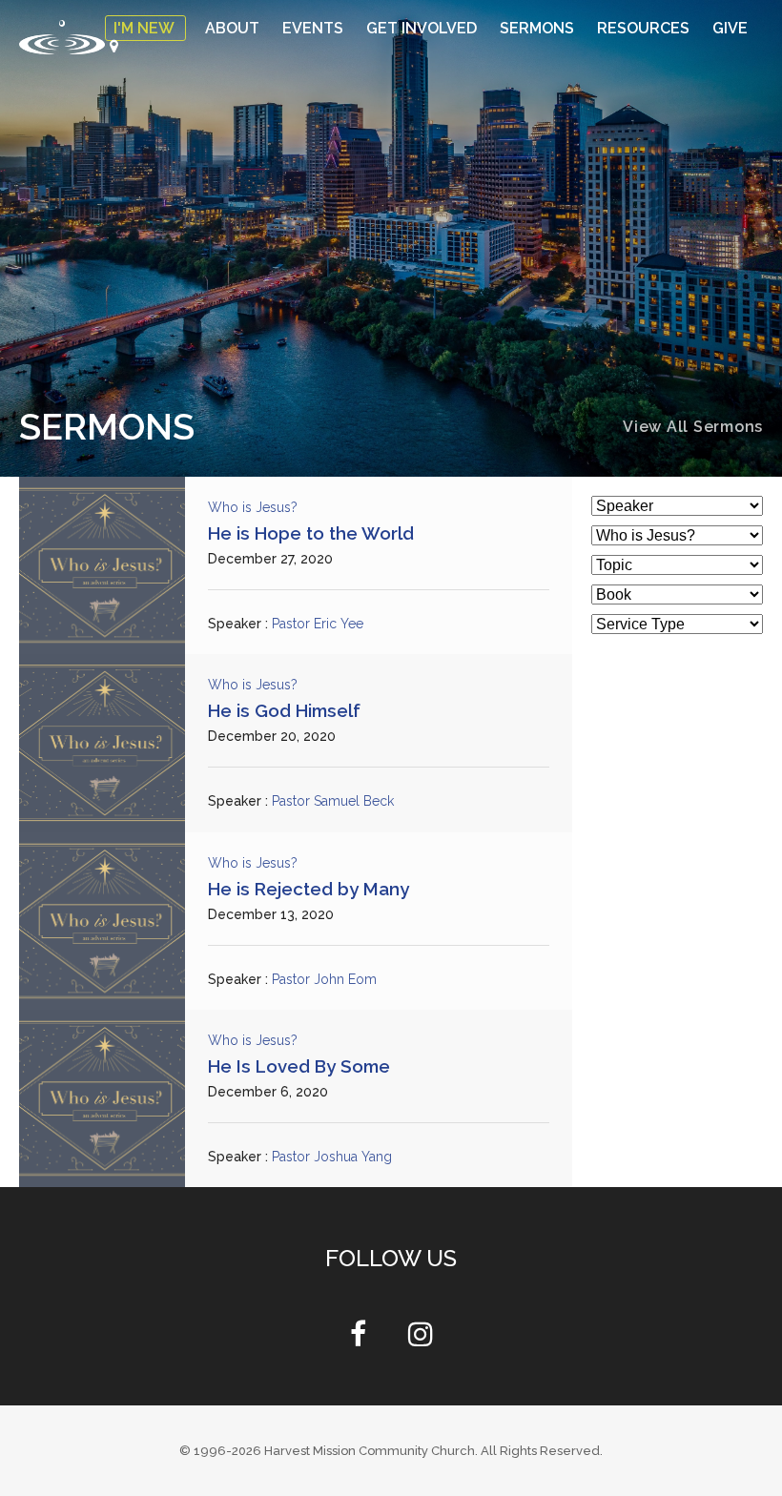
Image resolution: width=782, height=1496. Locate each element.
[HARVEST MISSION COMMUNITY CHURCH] (62, 36)
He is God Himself (284, 710)
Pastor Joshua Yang (334, 1156)
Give (730, 28)
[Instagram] (420, 1339)
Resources (645, 28)
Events (314, 28)
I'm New (145, 28)
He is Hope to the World (311, 533)
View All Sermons (693, 427)
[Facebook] (358, 1339)
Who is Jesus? (253, 507)
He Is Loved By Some (299, 1065)
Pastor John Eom (326, 979)
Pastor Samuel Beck (336, 801)
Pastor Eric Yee (320, 623)
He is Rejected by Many (308, 888)
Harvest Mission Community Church (369, 1451)
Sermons (539, 28)
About (234, 28)
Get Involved (423, 28)
